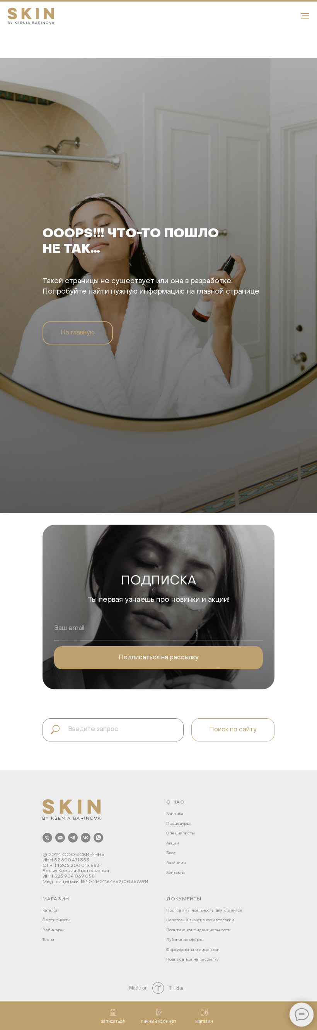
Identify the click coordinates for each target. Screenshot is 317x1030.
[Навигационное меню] (305, 16)
